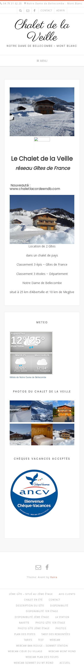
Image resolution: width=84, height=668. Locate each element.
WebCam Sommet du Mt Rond (34, 662)
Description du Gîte (30, 605)
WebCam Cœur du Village (25, 651)
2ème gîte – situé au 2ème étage (31, 594)
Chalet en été (33, 599)
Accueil (65, 662)
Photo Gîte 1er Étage (50, 622)
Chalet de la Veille (42, 31)
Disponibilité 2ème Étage (32, 617)
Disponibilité (59, 605)
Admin (60, 10)
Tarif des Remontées (55, 634)
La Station (62, 617)
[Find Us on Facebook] (34, 10)
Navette (24, 622)
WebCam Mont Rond (62, 651)
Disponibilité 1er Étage (42, 611)
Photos (61, 628)
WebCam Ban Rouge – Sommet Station (42, 645)
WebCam (55, 639)
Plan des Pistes (24, 634)
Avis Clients (67, 594)
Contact (46, 10)
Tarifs (28, 639)
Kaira (53, 577)
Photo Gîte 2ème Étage (34, 628)
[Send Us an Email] (27, 10)
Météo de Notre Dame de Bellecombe (28, 377)
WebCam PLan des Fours (42, 656)
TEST (41, 639)
